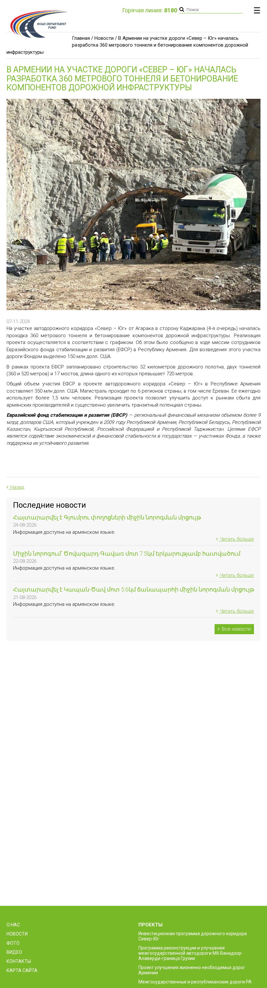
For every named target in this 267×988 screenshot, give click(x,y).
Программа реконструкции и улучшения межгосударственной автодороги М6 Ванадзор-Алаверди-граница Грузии (190, 953)
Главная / (82, 38)
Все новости (235, 629)
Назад (16, 487)
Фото (13, 943)
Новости (104, 38)
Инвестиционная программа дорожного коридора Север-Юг (192, 936)
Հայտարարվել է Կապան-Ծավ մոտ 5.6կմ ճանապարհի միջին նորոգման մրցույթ (133, 589)
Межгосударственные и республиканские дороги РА (195, 981)
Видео (14, 952)
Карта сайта (22, 970)
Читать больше (236, 539)
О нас (13, 924)
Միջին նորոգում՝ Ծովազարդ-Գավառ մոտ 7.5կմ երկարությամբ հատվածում (126, 553)
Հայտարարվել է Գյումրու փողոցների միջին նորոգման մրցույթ (107, 517)
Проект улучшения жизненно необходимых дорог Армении (191, 970)
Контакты (19, 961)
